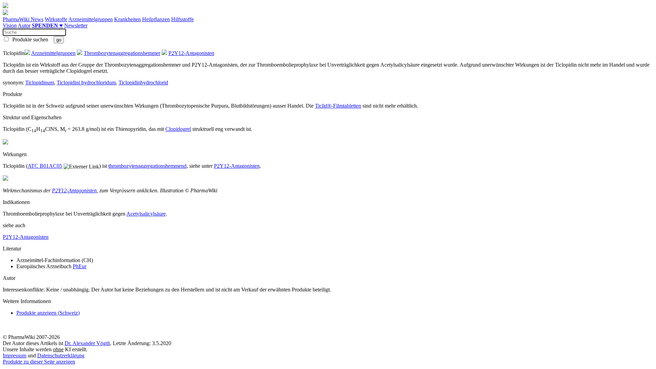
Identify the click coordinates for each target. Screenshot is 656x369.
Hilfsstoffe (182, 19)
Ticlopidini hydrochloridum (86, 82)
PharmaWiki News (23, 19)
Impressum (14, 355)
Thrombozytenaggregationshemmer (122, 53)
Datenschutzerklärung (60, 355)
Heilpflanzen (156, 19)
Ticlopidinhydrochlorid (143, 82)
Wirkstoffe (56, 19)
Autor (24, 25)
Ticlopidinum (39, 82)
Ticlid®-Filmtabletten (338, 106)
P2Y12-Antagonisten (191, 53)
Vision (10, 25)
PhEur (79, 266)
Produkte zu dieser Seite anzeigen (39, 362)
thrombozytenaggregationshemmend (147, 166)
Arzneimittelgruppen (90, 19)
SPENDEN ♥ (47, 25)
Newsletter (75, 25)
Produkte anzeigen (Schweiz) (48, 313)
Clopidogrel (178, 129)
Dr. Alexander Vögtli (87, 343)
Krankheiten (127, 19)
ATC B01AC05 (45, 166)
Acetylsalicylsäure (146, 214)
